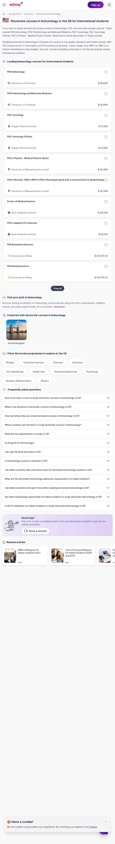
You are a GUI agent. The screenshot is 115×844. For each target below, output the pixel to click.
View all (57, 288)
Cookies (93, 827)
